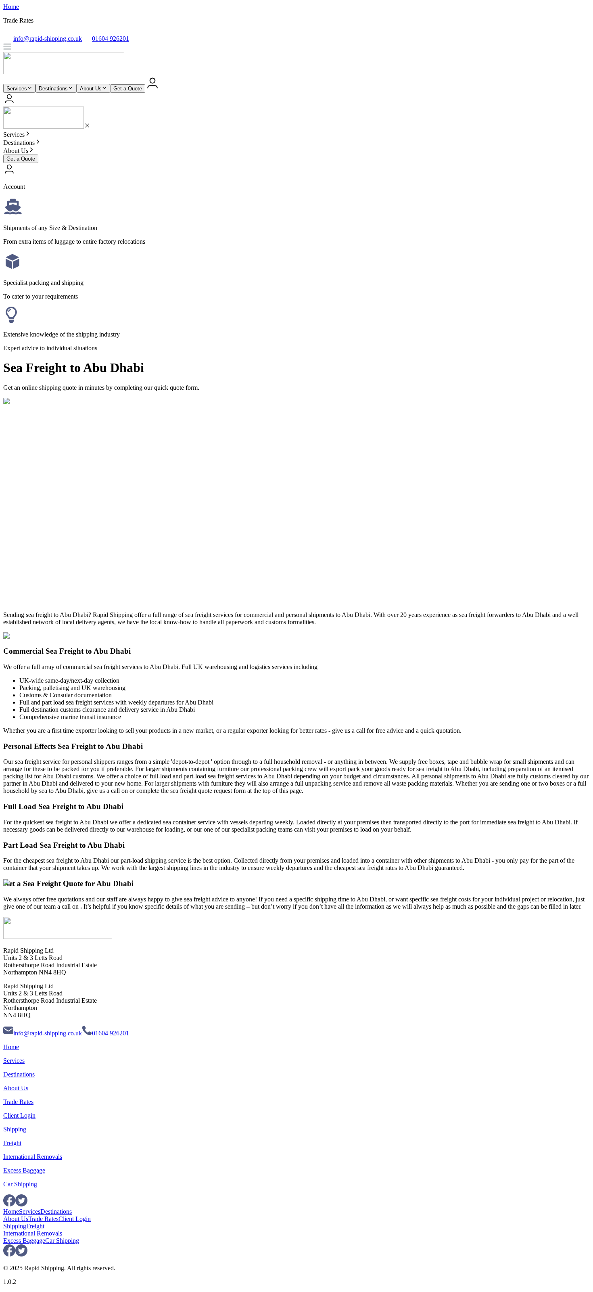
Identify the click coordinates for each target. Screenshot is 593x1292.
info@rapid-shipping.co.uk (47, 1033)
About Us (91, 89)
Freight (12, 1142)
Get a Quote (127, 89)
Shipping (14, 1129)
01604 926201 (110, 1033)
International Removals (32, 1156)
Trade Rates (18, 1101)
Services (16, 89)
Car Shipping (20, 1184)
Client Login (19, 1115)
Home (11, 6)
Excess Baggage (24, 1170)
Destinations (53, 89)
